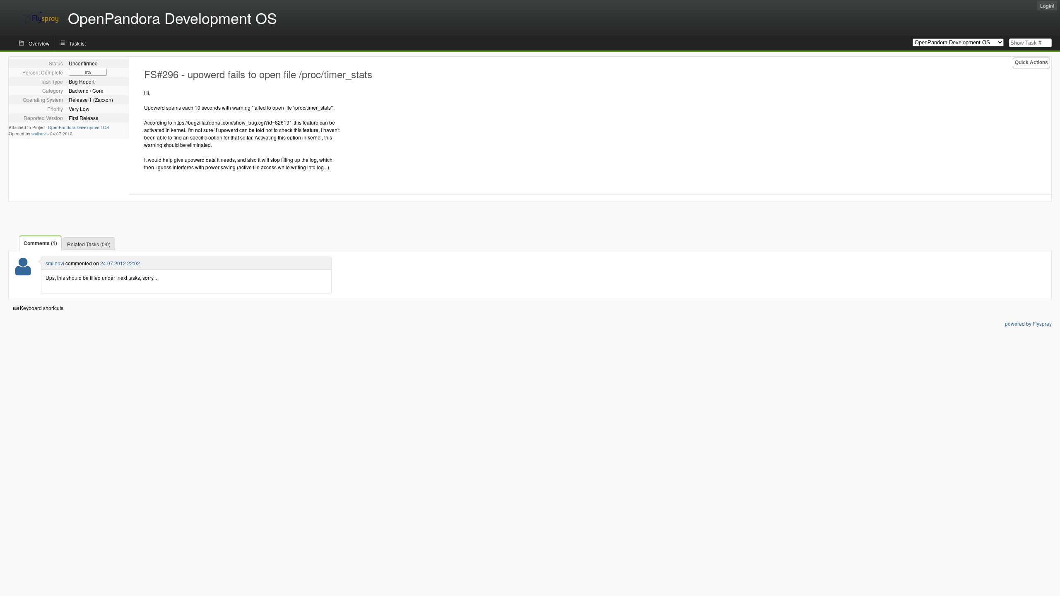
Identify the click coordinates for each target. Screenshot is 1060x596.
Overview (39, 43)
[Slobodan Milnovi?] (23, 271)
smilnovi (38, 134)
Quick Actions (1031, 62)
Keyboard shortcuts (41, 307)
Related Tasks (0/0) (89, 244)
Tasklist (77, 43)
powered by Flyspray (1028, 323)
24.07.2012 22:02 (120, 263)
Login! (1047, 5)
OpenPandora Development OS (78, 127)
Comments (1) (40, 243)
